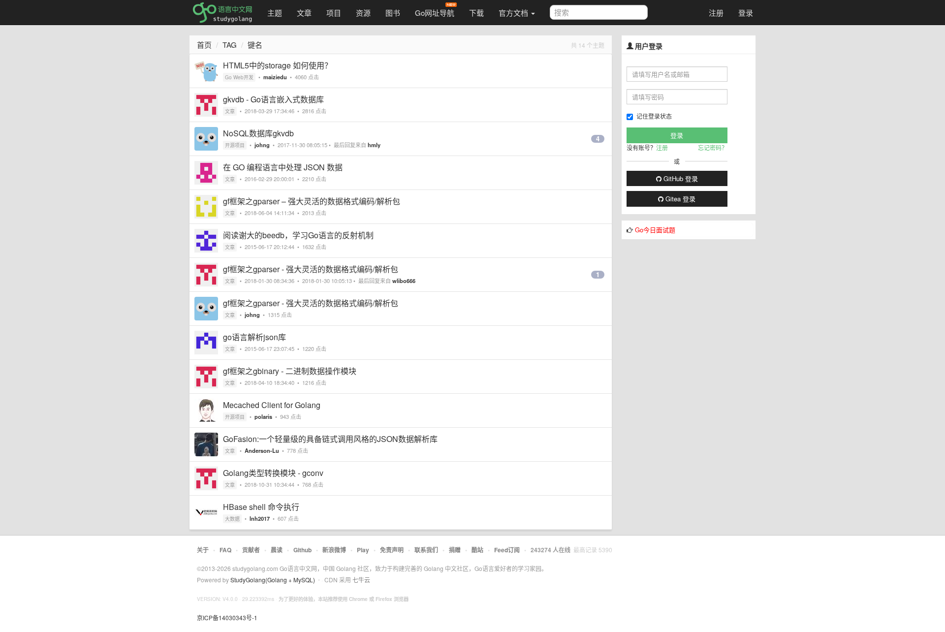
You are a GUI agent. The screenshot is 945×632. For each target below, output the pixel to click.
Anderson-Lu (262, 450)
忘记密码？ (712, 147)
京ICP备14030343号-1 (227, 617)
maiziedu (275, 77)
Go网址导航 (434, 12)
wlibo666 (403, 280)
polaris (263, 416)
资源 (363, 12)
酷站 (477, 549)
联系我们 (426, 549)
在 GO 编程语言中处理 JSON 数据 (283, 167)
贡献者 (251, 549)
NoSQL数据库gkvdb (258, 133)
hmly (374, 145)
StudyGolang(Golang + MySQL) (272, 579)
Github (302, 549)
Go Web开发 (239, 77)
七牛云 (361, 579)
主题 (274, 12)
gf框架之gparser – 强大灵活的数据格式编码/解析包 (311, 201)
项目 (333, 12)
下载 (476, 12)
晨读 (277, 549)
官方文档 (514, 12)
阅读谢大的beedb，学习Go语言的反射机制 (298, 235)
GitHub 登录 (680, 178)
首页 (204, 44)
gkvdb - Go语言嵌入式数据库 (273, 99)
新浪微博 (334, 549)
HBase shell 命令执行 (261, 506)
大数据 (232, 518)
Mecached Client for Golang (271, 405)
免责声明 (392, 549)
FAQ (225, 549)
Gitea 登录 (679, 198)
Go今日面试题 (655, 229)
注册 (716, 12)
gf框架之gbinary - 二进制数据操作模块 (289, 371)
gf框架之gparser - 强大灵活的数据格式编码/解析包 (310, 269)
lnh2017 (260, 518)
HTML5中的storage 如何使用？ (277, 65)
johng (262, 145)
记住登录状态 (654, 116)
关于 (203, 549)
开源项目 (235, 145)
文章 (304, 12)
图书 (392, 12)
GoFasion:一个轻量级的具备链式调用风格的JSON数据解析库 (330, 438)
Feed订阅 (507, 549)
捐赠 (455, 549)
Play (363, 549)
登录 (745, 12)
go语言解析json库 (254, 337)
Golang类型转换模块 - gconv (273, 472)
